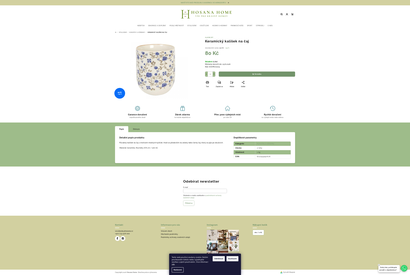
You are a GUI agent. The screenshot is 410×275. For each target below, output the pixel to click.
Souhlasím (232, 259)
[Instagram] (122, 238)
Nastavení (178, 270)
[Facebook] (117, 238)
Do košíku (258, 74)
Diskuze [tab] (136, 129)
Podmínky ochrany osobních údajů (175, 237)
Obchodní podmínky (169, 234)
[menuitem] (141, 25)
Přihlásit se (189, 203)
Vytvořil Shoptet (289, 272)
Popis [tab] (121, 129)
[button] (404, 268)
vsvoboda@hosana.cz (124, 231)
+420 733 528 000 (122, 234)
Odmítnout (218, 259)
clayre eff (209, 37)
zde (173, 264)
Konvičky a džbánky (265, 144)
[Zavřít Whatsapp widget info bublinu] (379, 265)
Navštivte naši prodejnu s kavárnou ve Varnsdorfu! (203, 3)
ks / (258, 232)
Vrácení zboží (166, 231)
